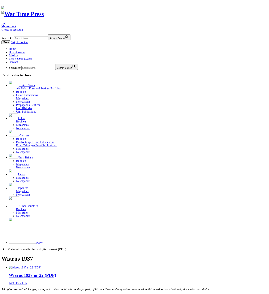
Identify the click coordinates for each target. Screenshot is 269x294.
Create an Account (12, 29)
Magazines (22, 98)
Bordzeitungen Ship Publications (35, 142)
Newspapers (23, 101)
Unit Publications (26, 111)
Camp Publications (27, 95)
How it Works (17, 52)
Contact (13, 62)
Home (12, 48)
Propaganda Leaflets (28, 105)
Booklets (21, 91)
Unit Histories (24, 108)
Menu (6, 42)
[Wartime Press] (22, 14)
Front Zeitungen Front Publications (36, 145)
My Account (8, 26)
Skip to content (19, 42)
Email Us (21, 283)
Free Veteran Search (20, 58)
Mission (13, 55)
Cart (3, 23)
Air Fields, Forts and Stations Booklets (38, 88)
